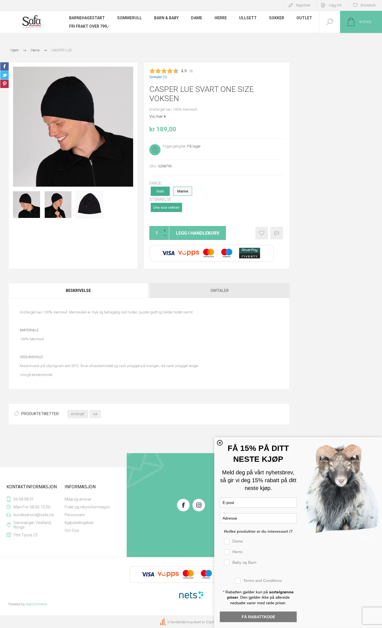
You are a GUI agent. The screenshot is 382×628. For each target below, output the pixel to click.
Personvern (75, 515)
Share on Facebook (4, 66)
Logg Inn (335, 5)
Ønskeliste (261, 233)
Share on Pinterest (4, 84)
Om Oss (72, 530)
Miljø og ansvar (78, 499)
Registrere (303, 5)
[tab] (78, 290)
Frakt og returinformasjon (87, 507)
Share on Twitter (4, 75)
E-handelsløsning (180, 622)
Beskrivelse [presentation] (78, 290)
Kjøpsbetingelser (79, 522)
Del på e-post (276, 233)
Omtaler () (158, 77)
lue (95, 414)
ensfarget (77, 414)
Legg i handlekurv (197, 233)
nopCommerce (36, 604)
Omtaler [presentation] (219, 290)
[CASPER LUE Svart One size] (26, 204)
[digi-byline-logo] (164, 622)
